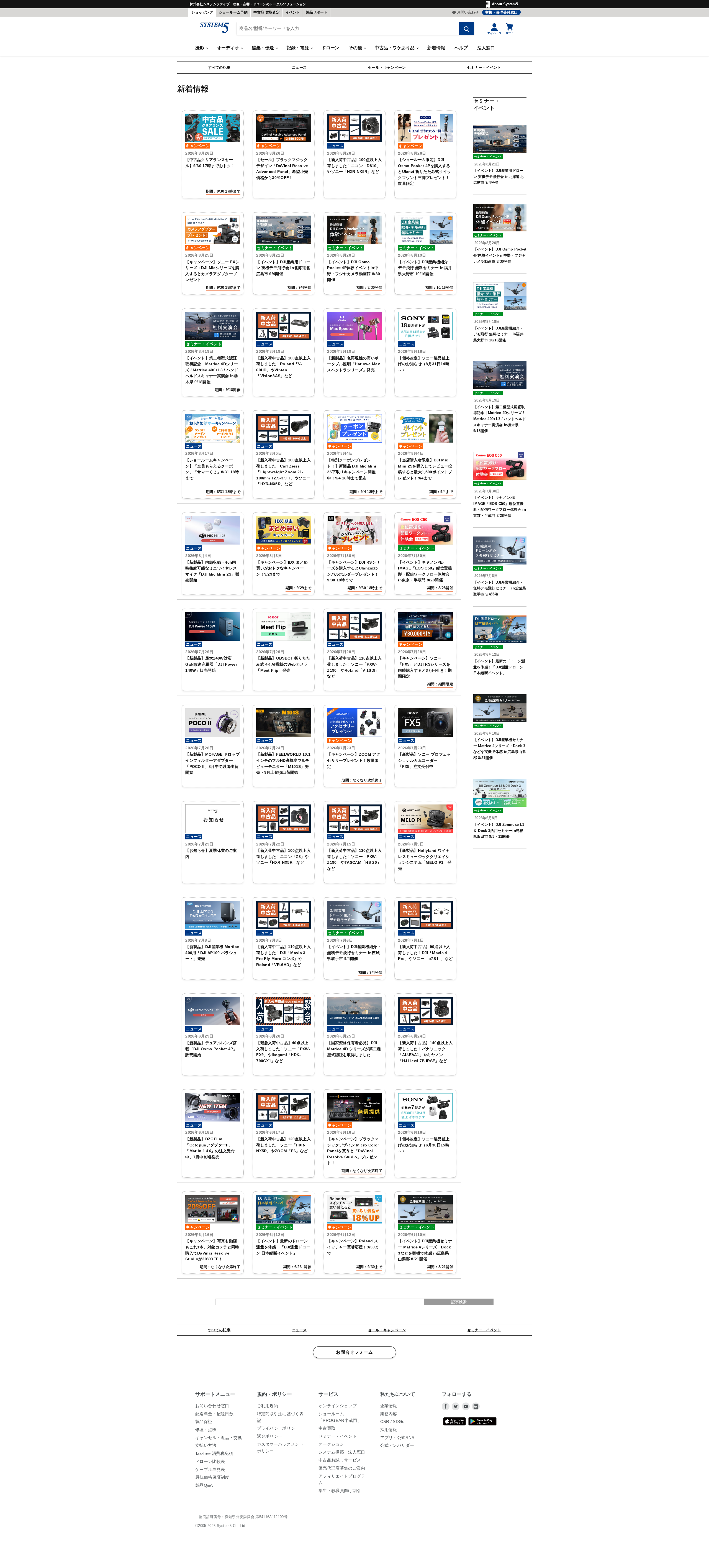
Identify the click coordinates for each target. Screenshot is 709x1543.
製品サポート (316, 12)
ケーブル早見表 (210, 1469)
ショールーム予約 (233, 12)
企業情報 (388, 1405)
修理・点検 (206, 1429)
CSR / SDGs (392, 1421)
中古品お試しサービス (339, 1460)
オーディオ (228, 47)
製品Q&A (204, 1485)
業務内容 (388, 1413)
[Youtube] (466, 1406)
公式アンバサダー (397, 1445)
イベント (293, 12)
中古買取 (326, 1428)
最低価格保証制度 (212, 1477)
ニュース (299, 67)
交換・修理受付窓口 (501, 12)
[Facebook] (445, 1406)
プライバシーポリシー (278, 1428)
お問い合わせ (468, 12)
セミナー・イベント (484, 67)
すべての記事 (219, 67)
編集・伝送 (263, 47)
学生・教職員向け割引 (339, 1490)
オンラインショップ (337, 1405)
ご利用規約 (267, 1405)
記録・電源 (298, 47)
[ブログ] (476, 1406)
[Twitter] (455, 1406)
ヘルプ (461, 47)
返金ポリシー (269, 1436)
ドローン (330, 47)
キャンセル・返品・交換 (218, 1437)
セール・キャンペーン (387, 67)
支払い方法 (206, 1445)
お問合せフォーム (354, 1352)
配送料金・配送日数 (214, 1413)
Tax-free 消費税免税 (214, 1453)
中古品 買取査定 (266, 12)
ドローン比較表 (210, 1461)
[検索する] (466, 28)
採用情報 (388, 1429)
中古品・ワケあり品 (395, 47)
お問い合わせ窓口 (212, 1405)
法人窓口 (486, 47)
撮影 (200, 47)
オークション (331, 1444)
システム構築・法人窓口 (341, 1452)
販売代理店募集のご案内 (341, 1468)
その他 (356, 47)
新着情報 (436, 47)
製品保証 (203, 1421)
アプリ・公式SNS (397, 1437)
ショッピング (202, 12)
